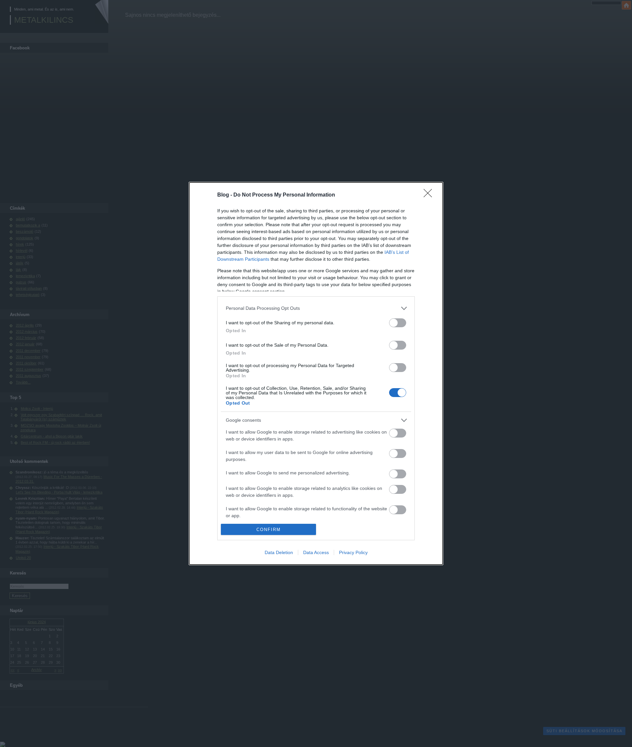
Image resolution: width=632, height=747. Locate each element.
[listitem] (316, 308)
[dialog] (316, 373)
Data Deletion (279, 552)
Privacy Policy (353, 552)
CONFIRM (268, 529)
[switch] (397, 322)
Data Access (316, 552)
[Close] (430, 195)
